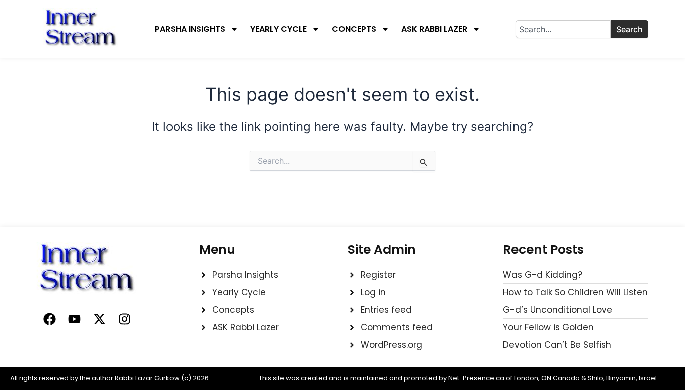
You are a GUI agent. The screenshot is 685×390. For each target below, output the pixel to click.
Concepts (354, 29)
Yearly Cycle (278, 29)
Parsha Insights (190, 29)
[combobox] (563, 29)
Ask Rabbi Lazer (434, 29)
